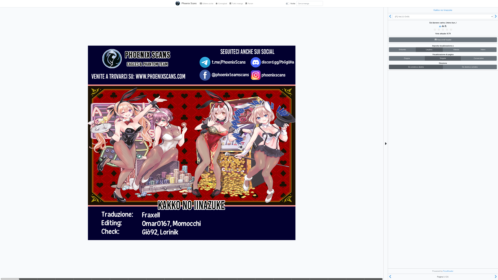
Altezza (456, 49)
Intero (483, 49)
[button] (443, 39)
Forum (250, 3)
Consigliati (222, 3)
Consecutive (479, 58)
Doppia (407, 58)
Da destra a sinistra (470, 67)
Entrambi (402, 49)
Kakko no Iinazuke (443, 10)
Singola (443, 58)
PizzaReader (448, 271)
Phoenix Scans (189, 3)
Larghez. (429, 49)
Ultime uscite (207, 3)
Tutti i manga (237, 3)
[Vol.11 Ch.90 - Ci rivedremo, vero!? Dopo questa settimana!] (390, 16)
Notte (292, 3)
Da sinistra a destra (416, 67)
